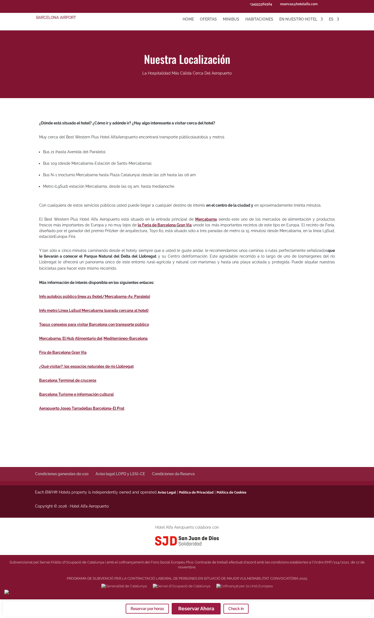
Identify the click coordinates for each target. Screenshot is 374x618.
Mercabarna (206, 219)
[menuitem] (334, 23)
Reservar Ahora (196, 608)
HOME (188, 19)
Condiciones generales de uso (61, 474)
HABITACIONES (259, 19)
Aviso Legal (167, 492)
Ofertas (208, 19)
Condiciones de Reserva (173, 474)
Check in (236, 608)
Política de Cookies (231, 492)
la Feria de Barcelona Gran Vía (165, 225)
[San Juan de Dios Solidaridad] (187, 540)
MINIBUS (231, 19)
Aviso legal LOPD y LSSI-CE (120, 474)
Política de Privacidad (196, 492)
